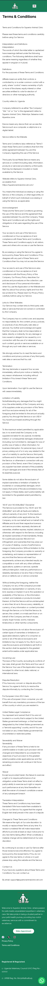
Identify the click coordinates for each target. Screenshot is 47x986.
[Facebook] (3, 937)
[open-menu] (34, 6)
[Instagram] (14, 937)
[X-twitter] (9, 937)
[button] (41, 980)
